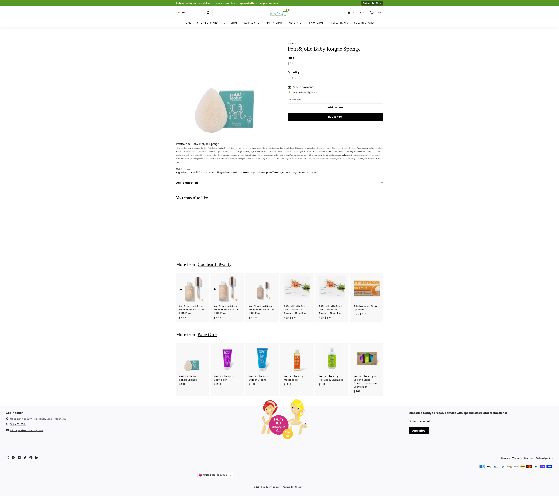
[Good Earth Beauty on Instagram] (7, 457)
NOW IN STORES (364, 22)
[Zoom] (227, 85)
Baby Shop (316, 22)
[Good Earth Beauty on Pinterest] (30, 457)
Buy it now (335, 116)
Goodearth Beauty (214, 264)
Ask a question (187, 183)
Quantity (293, 72)
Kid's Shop (296, 22)
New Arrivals (339, 22)
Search (505, 458)
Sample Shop (252, 22)
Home (187, 22)
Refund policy (544, 458)
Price (291, 58)
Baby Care (207, 335)
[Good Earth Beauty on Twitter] (24, 457)
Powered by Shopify (293, 487)
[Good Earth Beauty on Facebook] (13, 457)
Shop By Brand (207, 22)
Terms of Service (522, 458)
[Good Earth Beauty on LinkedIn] (36, 457)
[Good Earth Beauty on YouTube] (19, 457)
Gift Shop (231, 22)
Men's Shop (275, 22)
